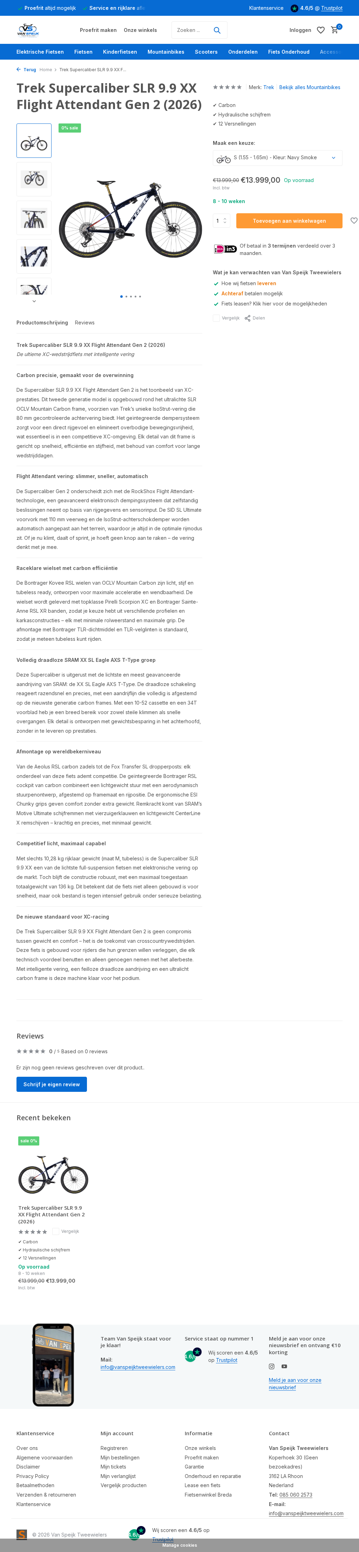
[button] (121, 296)
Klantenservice (266, 8)
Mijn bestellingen (120, 1457)
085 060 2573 (295, 1495)
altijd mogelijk (50, 8)
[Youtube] (284, 1367)
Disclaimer (28, 1467)
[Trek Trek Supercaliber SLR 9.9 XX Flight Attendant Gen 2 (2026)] (53, 1167)
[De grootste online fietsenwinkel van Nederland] (42, 30)
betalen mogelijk (252, 293)
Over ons (27, 1448)
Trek (268, 87)
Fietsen (83, 52)
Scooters (206, 52)
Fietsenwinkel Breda (208, 1495)
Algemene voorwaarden (44, 1457)
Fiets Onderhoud (289, 52)
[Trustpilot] (251, 30)
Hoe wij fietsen (249, 283)
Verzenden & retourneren (46, 1495)
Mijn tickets (113, 1467)
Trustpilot (332, 8)
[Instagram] (272, 1367)
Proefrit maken (98, 30)
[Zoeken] (217, 30)
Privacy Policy (32, 1476)
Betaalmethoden (35, 1485)
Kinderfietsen (120, 52)
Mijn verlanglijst (118, 1476)
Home (46, 69)
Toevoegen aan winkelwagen (289, 221)
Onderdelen (243, 52)
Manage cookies (179, 1545)
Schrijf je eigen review (51, 1084)
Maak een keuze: (234, 143)
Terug (29, 69)
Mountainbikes (166, 52)
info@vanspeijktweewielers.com (138, 1367)
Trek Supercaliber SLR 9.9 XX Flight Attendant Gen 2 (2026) (51, 1214)
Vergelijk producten (124, 1485)
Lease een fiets (203, 1485)
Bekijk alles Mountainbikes (309, 87)
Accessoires (335, 52)
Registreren (114, 1448)
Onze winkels (140, 30)
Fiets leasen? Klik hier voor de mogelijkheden (274, 304)
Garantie (194, 1467)
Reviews (85, 322)
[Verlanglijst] (321, 30)
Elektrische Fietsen (40, 52)
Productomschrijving (42, 322)
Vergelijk (231, 318)
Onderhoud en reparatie (213, 1476)
